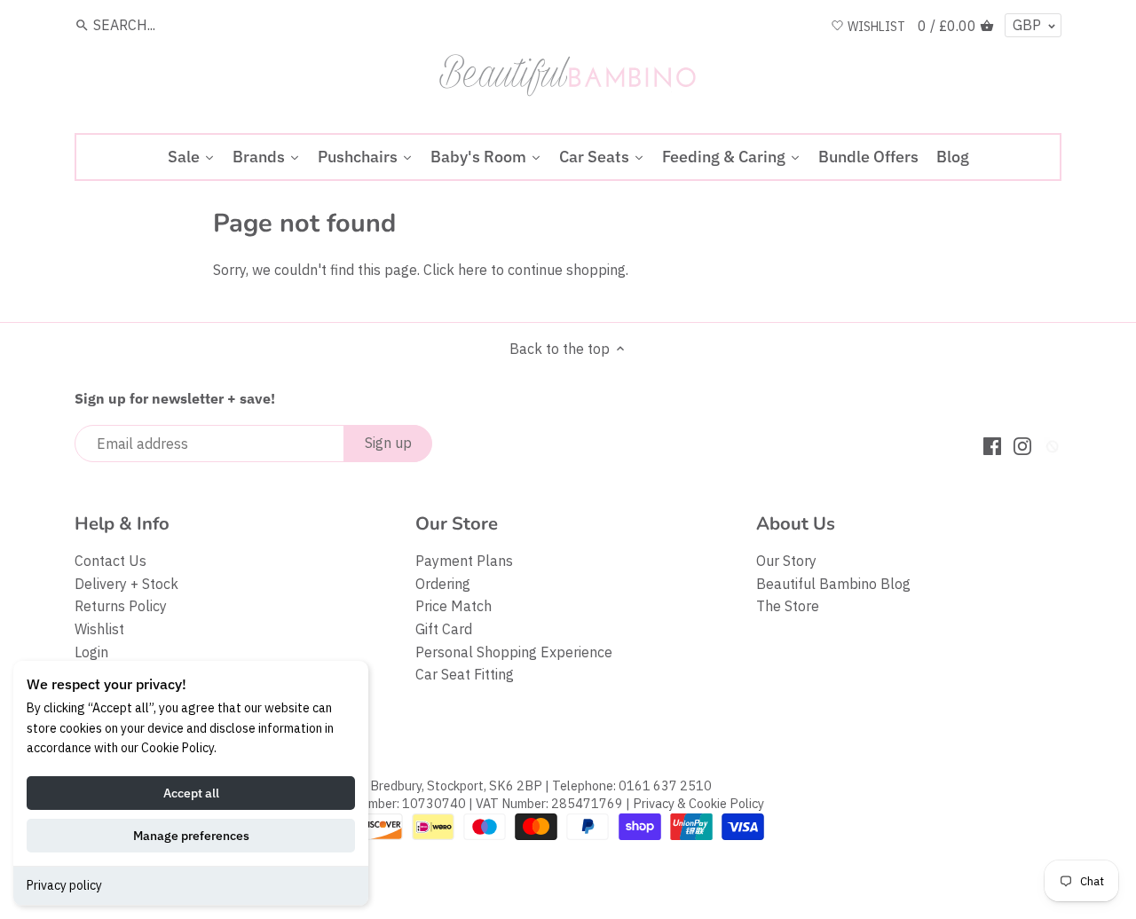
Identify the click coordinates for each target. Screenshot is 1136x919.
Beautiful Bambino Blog (833, 584)
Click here (455, 270)
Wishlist (99, 629)
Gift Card (443, 629)
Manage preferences (191, 836)
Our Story (786, 560)
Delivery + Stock (126, 584)
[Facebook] (992, 445)
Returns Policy (121, 606)
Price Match (453, 606)
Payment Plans (464, 560)
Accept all (191, 793)
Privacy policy (64, 885)
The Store (787, 606)
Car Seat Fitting (464, 674)
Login (91, 652)
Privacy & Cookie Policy (698, 803)
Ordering (442, 584)
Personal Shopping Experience (513, 652)
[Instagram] (1022, 445)
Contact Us (110, 560)
